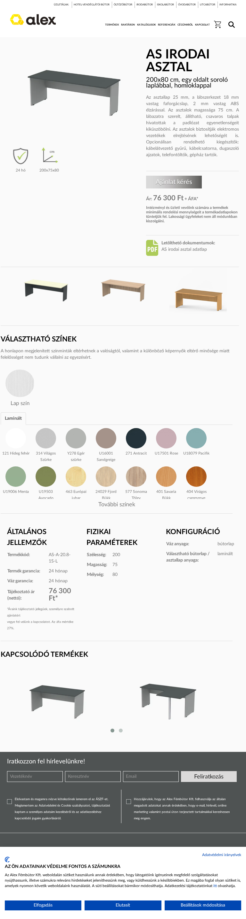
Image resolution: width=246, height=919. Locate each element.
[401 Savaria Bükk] (166, 475)
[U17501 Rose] (166, 437)
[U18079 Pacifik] (196, 437)
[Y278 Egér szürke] (76, 437)
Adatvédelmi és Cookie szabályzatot (64, 805)
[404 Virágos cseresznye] (196, 475)
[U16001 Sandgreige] (106, 437)
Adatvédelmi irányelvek (221, 855)
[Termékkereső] (230, 20)
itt (215, 886)
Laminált (13, 418)
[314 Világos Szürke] (46, 437)
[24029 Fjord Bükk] (106, 475)
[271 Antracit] (136, 437)
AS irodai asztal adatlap (184, 249)
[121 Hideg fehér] (15, 437)
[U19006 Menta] (15, 475)
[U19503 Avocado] (46, 475)
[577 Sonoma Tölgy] (136, 475)
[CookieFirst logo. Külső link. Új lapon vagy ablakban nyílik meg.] (7, 859)
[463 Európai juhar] (76, 475)
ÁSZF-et (102, 799)
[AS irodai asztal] (78, 701)
